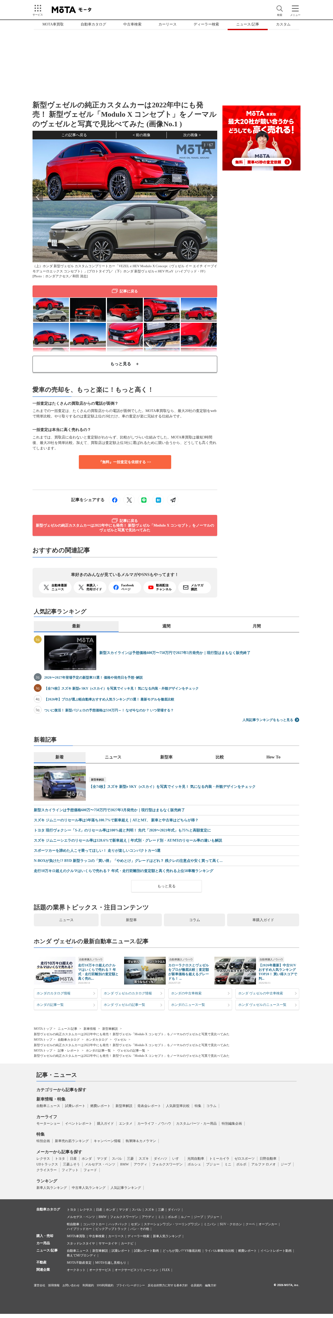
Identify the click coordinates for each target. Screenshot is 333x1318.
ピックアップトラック (111, 1229)
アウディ (140, 1164)
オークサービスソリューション (136, 1270)
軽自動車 (73, 1224)
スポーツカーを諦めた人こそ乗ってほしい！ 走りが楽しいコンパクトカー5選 (97, 851)
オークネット (76, 1270)
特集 (198, 1106)
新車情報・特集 (51, 1099)
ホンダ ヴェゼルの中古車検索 (260, 993)
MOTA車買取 (53, 24)
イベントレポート (78, 1123)
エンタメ (125, 1123)
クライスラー (46, 1170)
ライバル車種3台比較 (219, 1251)
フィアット (70, 1170)
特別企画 (43, 1141)
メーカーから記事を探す (59, 1152)
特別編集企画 (232, 1123)
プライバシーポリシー (130, 1285)
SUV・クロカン (231, 1224)
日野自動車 (268, 1158)
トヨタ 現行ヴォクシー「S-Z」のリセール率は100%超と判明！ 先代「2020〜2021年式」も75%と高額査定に (122, 830)
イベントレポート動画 (276, 1251)
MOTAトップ (43, 1029)
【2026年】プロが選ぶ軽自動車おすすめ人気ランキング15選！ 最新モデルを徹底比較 (109, 699)
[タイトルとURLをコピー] (172, 500)
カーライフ (46, 1117)
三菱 (130, 1158)
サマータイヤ (108, 1243)
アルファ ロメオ (263, 1164)
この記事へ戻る (74, 135)
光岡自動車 (195, 1158)
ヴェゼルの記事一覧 (131, 1050)
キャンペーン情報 (107, 1141)
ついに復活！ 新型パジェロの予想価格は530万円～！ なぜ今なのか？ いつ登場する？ (109, 710)
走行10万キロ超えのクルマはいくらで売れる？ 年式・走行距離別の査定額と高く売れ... (98, 971)
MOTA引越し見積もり (110, 1262)
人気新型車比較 (178, 1106)
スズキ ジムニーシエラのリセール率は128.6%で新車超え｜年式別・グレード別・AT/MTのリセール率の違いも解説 (128, 840)
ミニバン (210, 1224)
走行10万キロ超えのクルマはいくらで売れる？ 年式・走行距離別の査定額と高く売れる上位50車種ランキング (123, 871)
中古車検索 (132, 24)
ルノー (185, 1217)
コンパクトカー (94, 1224)
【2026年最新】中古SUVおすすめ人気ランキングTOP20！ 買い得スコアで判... (278, 971)
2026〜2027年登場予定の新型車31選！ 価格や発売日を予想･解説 (93, 677)
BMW (124, 1164)
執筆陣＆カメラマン (141, 1141)
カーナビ (127, 1243)
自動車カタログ (93, 24)
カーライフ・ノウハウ (154, 1123)
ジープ (286, 1164)
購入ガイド (105, 1123)
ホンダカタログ (97, 1039)
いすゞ (177, 1158)
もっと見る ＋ (124, 364)
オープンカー (268, 1224)
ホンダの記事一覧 (50, 1005)
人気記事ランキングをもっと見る (267, 720)
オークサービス (100, 1270)
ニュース (66, 920)
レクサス (43, 1158)
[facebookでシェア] (114, 500)
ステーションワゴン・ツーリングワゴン (172, 1224)
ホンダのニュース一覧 (188, 1005)
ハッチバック (117, 1224)
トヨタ (60, 1158)
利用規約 (88, 1285)
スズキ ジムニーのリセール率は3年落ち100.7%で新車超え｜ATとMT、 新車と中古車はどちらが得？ (116, 820)
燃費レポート (100, 1106)
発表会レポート (149, 1106)
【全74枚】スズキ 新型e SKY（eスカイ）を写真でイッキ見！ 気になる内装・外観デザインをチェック (121, 688)
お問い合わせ (71, 1285)
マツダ (102, 1158)
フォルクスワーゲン (167, 1164)
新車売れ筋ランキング (72, 1141)
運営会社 (39, 1285)
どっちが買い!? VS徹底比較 (182, 1251)
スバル (117, 1158)
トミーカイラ (219, 1158)
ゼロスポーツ (244, 1158)
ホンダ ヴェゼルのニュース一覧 (262, 1005)
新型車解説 (97, 779)
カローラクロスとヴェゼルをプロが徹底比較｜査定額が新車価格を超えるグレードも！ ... (188, 971)
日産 (73, 1158)
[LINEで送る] (143, 500)
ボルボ (241, 1164)
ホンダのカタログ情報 (54, 993)
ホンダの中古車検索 (186, 993)
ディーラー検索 (206, 24)
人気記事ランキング (126, 1188)
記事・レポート (69, 1050)
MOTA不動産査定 (79, 1262)
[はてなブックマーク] (158, 500)
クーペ (250, 1224)
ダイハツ (160, 1158)
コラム (194, 920)
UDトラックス (47, 1164)
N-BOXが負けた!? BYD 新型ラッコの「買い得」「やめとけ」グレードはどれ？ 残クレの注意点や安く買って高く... (128, 861)
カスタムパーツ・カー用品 (196, 1123)
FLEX (166, 1270)
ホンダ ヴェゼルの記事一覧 (124, 1005)
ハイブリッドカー (79, 1229)
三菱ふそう (71, 1164)
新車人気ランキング (51, 1188)
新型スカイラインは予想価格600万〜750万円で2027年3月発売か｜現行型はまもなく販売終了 (175, 653)
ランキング (46, 1181)
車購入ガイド (263, 920)
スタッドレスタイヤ (81, 1243)
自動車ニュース (48, 1106)
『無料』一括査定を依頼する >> (125, 462)
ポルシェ (194, 1164)
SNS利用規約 (105, 1285)
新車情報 (90, 1029)
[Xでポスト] (129, 500)
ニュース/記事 (247, 24)
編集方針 (210, 1285)
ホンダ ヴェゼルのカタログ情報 (128, 993)
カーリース (167, 24)
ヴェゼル (120, 1039)
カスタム (283, 24)
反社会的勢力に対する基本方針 (168, 1285)
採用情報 (54, 1285)
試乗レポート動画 (146, 1251)
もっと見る (166, 886)
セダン (135, 1224)
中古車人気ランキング (89, 1188)
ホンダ (87, 1158)
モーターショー (48, 1123)
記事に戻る (129, 291)
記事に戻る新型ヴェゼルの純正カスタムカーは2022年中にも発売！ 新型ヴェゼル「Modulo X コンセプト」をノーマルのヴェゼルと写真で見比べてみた (125, 525)
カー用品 (43, 1243)
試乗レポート (75, 1106)
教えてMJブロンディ (81, 1255)
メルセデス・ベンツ (100, 1164)
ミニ (228, 1164)
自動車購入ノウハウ (91, 959)
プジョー (213, 1164)
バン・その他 (139, 1229)
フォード (90, 1170)
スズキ (144, 1158)
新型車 (131, 920)
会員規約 (196, 1285)
